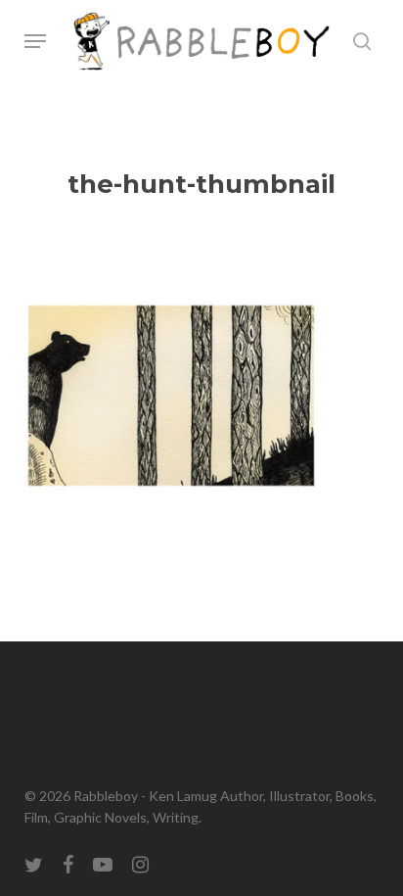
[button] (35, 41)
